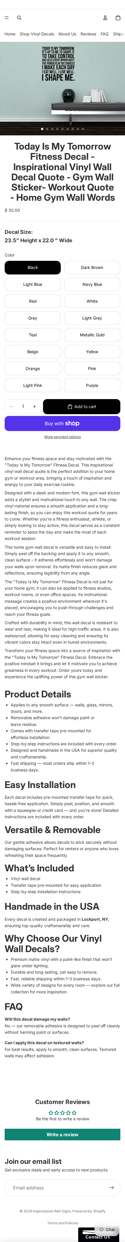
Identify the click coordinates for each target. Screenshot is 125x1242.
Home (9, 33)
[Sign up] (112, 1188)
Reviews (88, 33)
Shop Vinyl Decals (37, 33)
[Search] (19, 17)
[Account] (105, 17)
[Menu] (6, 17)
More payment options (62, 437)
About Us (67, 33)
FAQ (105, 33)
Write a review (62, 1134)
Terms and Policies (62, 1223)
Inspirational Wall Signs (52, 1211)
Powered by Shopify (89, 1211)
